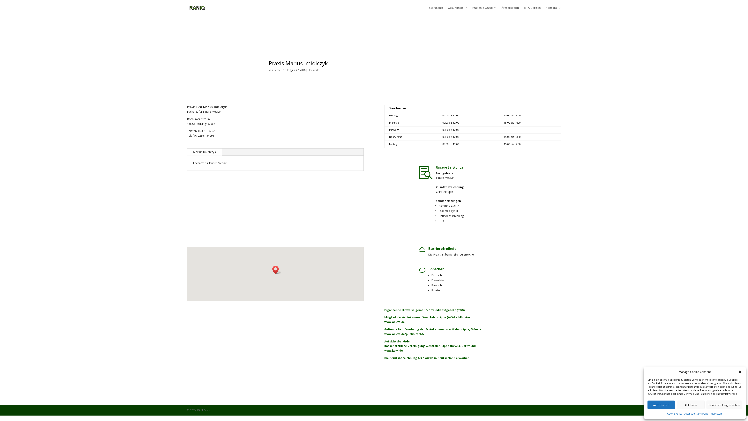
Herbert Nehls (281, 70)
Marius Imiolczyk (204, 152)
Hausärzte (313, 70)
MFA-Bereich (532, 8)
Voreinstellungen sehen (724, 405)
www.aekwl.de (394, 322)
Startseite (436, 8)
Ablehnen (691, 405)
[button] (740, 372)
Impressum (716, 413)
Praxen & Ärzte (482, 8)
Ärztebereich (510, 8)
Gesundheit (455, 8)
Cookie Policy (674, 413)
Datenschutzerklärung (696, 413)
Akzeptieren (661, 405)
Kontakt (551, 8)
